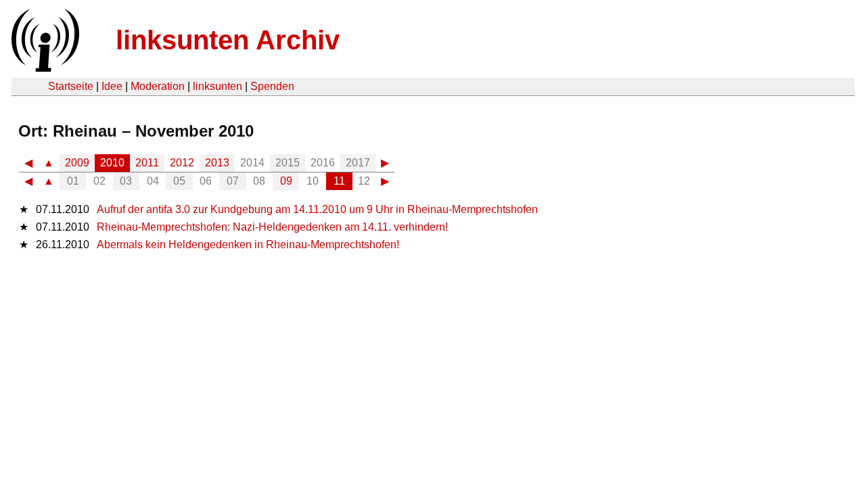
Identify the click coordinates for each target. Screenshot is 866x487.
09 (286, 181)
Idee (111, 86)
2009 (77, 162)
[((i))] (44, 68)
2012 (182, 162)
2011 (147, 162)
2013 (217, 162)
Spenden (272, 86)
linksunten (217, 86)
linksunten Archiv (228, 40)
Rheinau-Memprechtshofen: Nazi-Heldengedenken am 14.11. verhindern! (272, 227)
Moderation (158, 86)
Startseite (70, 86)
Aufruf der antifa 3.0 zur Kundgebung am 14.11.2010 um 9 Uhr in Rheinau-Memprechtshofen (317, 209)
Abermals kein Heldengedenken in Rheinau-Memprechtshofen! (248, 244)
